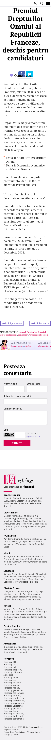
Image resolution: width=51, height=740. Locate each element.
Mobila (7, 632)
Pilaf (39, 614)
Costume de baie (12, 559)
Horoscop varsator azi (14, 705)
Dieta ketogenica (19, 599)
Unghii (17, 539)
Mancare (8, 609)
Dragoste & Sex (12, 495)
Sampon (24, 541)
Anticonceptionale (35, 576)
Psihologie (30, 574)
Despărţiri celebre (30, 649)
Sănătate (9, 570)
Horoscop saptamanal (14, 718)
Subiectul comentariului (17, 396)
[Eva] (9, 3)
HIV (16, 581)
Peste (28, 609)
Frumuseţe (10, 535)
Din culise (8, 647)
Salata (39, 609)
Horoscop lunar (11, 677)
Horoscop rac (10, 680)
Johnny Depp (21, 518)
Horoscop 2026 (11, 662)
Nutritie (7, 596)
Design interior (39, 632)
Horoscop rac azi (11, 687)
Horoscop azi (10, 667)
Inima (22, 574)
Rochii (10, 539)
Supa (12, 611)
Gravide (41, 634)
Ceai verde (9, 581)
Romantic (17, 498)
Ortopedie (23, 581)
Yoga (40, 591)
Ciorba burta (37, 617)
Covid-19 (13, 652)
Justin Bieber (33, 523)
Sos (33, 609)
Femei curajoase (11, 637)
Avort (43, 579)
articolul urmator (40, 323)
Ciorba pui (25, 617)
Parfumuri (26, 539)
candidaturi (23, 334)
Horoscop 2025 (11, 664)
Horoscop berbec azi (13, 716)
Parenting (8, 634)
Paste (15, 609)
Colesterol (21, 576)
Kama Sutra (36, 500)
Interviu (17, 647)
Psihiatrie (33, 581)
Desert (23, 614)
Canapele (15, 632)
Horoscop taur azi (12, 695)
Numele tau (10, 383)
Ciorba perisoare (11, 617)
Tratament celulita (25, 544)
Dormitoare (26, 632)
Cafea (6, 611)
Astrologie (8, 674)
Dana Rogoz (22, 521)
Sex (28, 500)
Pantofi (23, 559)
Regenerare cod (33, 436)
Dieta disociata (33, 596)
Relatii (39, 498)
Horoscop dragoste (12, 669)
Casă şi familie (12, 626)
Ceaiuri (14, 574)
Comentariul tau (13, 408)
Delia (12, 523)
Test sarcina (9, 579)
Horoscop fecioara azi (14, 693)
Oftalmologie (33, 579)
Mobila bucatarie (12, 629)
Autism (23, 637)
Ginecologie (41, 574)
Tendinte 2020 (10, 564)
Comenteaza (23, 75)
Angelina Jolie (10, 521)
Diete (6, 591)
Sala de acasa (33, 599)
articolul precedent (12, 323)
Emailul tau (33, 383)
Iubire (13, 500)
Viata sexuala (29, 498)
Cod (6, 429)
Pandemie (23, 652)
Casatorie (21, 500)
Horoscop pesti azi (12, 708)
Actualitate (10, 643)
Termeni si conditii (34, 732)
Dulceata (19, 611)
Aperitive (14, 614)
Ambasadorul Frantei (38, 334)
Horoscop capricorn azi (14, 698)
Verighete (24, 561)
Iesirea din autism (12, 649)
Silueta (7, 599)
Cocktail (37, 611)
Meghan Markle (11, 515)
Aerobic (18, 594)
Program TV (16, 526)
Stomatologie (10, 576)
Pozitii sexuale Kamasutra (16, 503)
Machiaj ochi (10, 544)
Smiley (42, 521)
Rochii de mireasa (34, 556)
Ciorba (22, 609)
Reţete (7, 605)
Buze (31, 541)
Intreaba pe (15, 346)
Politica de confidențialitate (14, 732)
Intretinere (9, 594)
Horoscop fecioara (12, 682)
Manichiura (13, 541)
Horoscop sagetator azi (14, 703)
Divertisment (11, 512)
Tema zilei (37, 647)
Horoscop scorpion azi (14, 700)
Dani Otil (33, 521)
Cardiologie (21, 579)
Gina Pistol (21, 523)
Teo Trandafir (34, 518)
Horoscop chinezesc (13, 672)
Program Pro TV (30, 526)
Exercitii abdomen (31, 594)
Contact (16, 734)
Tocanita (29, 611)
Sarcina (7, 574)
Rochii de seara (17, 556)
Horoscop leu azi (11, 711)
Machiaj (43, 539)
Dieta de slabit (19, 596)
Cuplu (6, 500)
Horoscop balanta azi (14, 713)
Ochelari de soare (38, 561)
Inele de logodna (11, 561)
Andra (6, 523)
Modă (7, 553)
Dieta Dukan (22, 591)
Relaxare (33, 591)
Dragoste (8, 498)
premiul (22, 332)
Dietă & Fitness (12, 588)
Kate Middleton (26, 515)
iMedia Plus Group (30, 727)
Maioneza (31, 614)
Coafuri (35, 539)
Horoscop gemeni (12, 685)
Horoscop (9, 658)
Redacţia (7, 734)
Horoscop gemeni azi (13, 690)
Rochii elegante (35, 559)
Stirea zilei (27, 647)
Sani (6, 541)
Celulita (38, 541)
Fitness (12, 591)
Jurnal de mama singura (25, 634)
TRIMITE (17, 443)
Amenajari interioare (30, 629)
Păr (5, 539)
